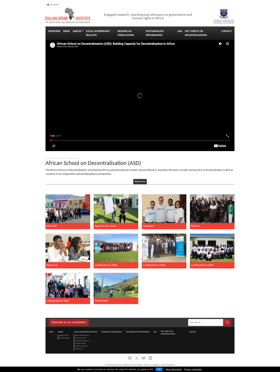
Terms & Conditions (152, 365)
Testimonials (101, 301)
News (66, 31)
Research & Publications (126, 33)
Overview (54, 31)
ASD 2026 (52, 226)
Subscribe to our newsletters (68, 322)
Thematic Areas (80, 343)
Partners (195, 226)
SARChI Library (64, 338)
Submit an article (81, 346)
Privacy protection (193, 369)
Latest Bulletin (80, 338)
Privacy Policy (136, 365)
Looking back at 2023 (154, 265)
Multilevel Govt (72, 158)
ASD (179, 31)
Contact (226, 31)
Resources (52, 265)
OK (159, 369)
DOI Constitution (168, 365)
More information (174, 369)
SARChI (77, 31)
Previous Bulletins (82, 341)
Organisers (148, 226)
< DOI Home (52, 5)
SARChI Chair (63, 335)
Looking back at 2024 (202, 265)
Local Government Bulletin (98, 33)
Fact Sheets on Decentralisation (196, 33)
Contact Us (79, 349)
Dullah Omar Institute (54, 158)
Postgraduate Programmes (155, 33)
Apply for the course (105, 226)
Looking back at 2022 (106, 265)
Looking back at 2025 (58, 301)
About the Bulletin (82, 335)
